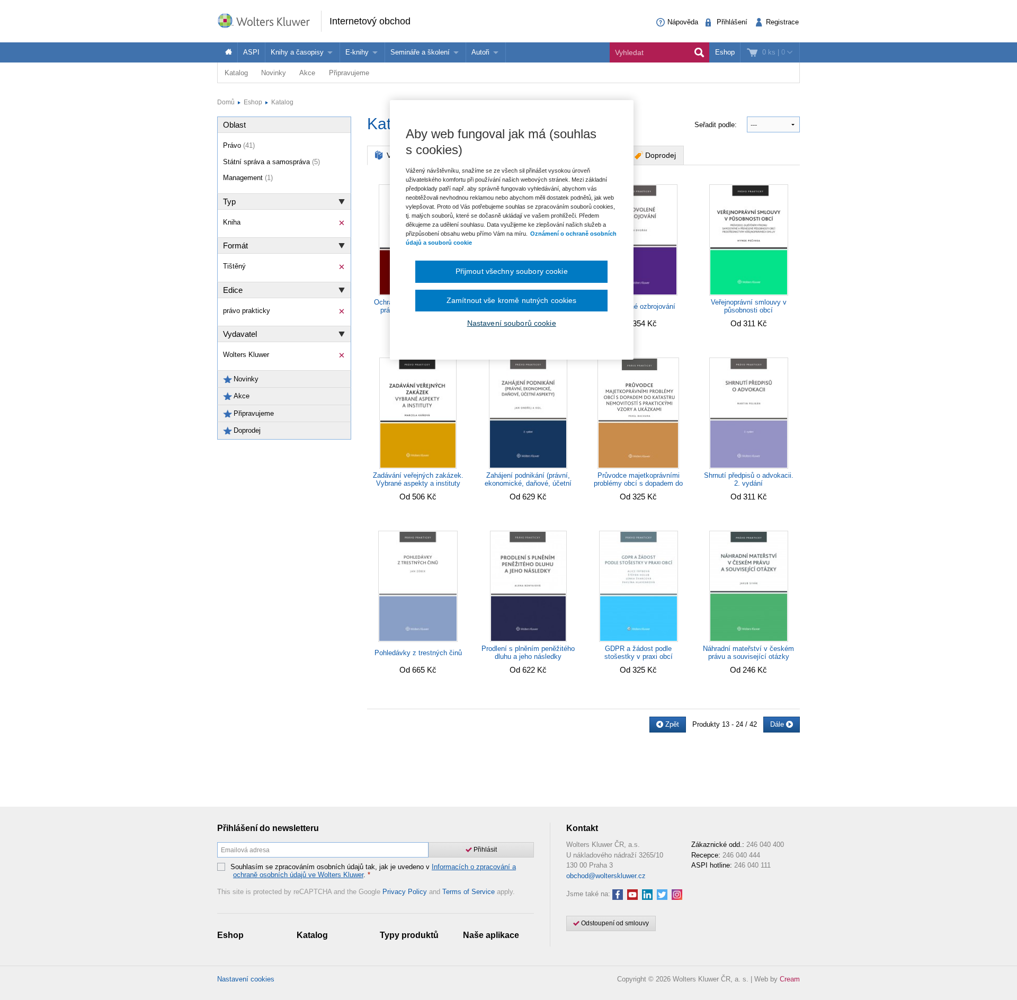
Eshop (725, 52)
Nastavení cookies (245, 979)
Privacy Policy (404, 892)
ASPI (251, 52)
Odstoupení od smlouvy (614, 923)
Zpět (671, 724)
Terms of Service (468, 892)
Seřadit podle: (716, 125)
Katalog (236, 73)
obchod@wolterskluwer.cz (606, 876)
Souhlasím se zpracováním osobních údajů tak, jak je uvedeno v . (373, 871)
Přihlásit (484, 849)
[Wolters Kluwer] (269, 20)
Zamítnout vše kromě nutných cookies (512, 300)
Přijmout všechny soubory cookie (512, 271)
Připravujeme (349, 73)
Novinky (273, 73)
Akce (307, 73)
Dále (778, 724)
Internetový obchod (370, 21)
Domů (226, 102)
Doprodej (660, 155)
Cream (790, 979)
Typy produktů (409, 935)
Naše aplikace (491, 935)
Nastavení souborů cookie (511, 323)
